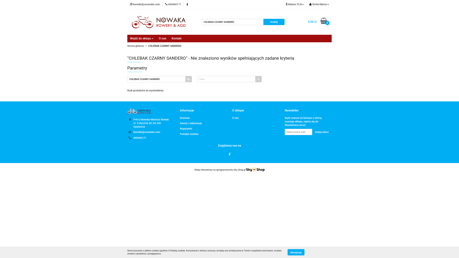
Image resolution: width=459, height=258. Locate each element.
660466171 (139, 137)
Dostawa (185, 117)
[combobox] (229, 79)
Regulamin (186, 128)
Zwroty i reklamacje (191, 123)
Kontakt (176, 38)
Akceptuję (296, 252)
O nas (162, 38)
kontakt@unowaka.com (146, 132)
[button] (187, 110)
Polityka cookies (189, 134)
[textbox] (226, 79)
